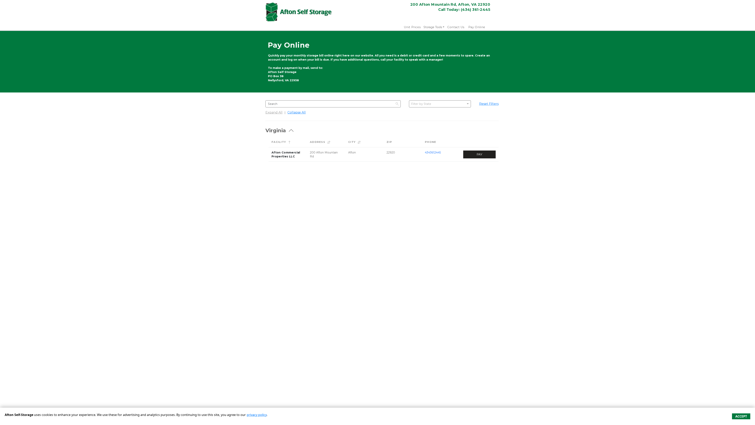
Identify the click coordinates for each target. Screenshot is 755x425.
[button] (289, 142)
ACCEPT (741, 416)
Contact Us (455, 27)
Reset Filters (489, 104)
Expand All (274, 112)
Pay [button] (479, 154)
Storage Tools (433, 27)
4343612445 (433, 152)
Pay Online (476, 27)
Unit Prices (412, 27)
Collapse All (296, 112)
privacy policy (257, 415)
